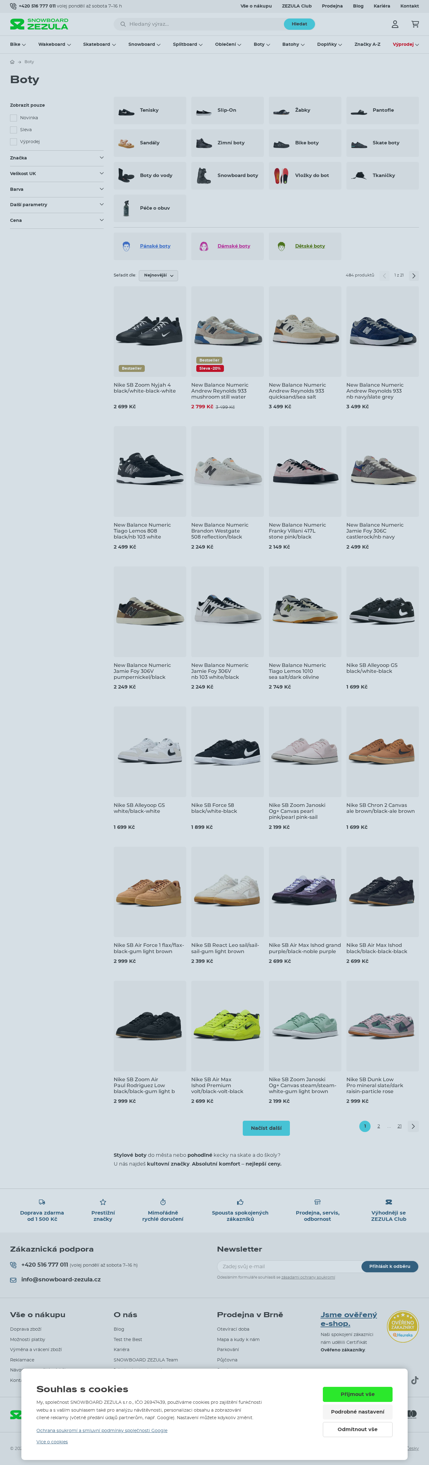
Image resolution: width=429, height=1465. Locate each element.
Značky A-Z (367, 44)
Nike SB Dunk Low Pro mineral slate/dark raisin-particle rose (374, 1085)
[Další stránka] (414, 276)
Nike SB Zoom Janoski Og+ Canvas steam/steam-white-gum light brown (302, 1085)
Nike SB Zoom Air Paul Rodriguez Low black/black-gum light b (144, 1085)
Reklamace (22, 1360)
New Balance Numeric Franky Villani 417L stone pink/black (297, 531)
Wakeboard (51, 44)
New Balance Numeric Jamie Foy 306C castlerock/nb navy (375, 531)
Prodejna (332, 6)
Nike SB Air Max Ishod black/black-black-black (376, 948)
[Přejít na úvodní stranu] (12, 61)
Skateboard (96, 44)
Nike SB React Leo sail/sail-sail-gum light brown (225, 948)
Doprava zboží (25, 1329)
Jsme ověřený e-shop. (349, 1319)
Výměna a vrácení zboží (36, 1350)
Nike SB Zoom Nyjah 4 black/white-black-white (145, 388)
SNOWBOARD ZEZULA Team (146, 1360)
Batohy (290, 44)
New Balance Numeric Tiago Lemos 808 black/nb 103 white (142, 531)
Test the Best (128, 1340)
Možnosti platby (27, 1340)
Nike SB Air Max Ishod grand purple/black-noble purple (305, 948)
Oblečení (225, 44)
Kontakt (409, 6)
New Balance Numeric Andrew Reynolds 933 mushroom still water (219, 391)
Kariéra (382, 6)
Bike (15, 44)
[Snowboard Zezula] (39, 24)
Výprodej (403, 44)
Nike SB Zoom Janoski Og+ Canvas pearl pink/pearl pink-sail (297, 811)
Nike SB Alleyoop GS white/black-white (139, 808)
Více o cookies (52, 1442)
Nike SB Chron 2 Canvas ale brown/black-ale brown (380, 808)
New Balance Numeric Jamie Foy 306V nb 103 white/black (219, 671)
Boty (259, 44)
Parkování (228, 1350)
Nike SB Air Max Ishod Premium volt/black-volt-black (217, 1085)
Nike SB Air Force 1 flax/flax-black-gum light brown (149, 948)
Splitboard (185, 44)
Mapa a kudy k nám (238, 1340)
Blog (358, 6)
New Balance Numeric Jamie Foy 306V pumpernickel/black (142, 671)
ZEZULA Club (297, 6)
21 (400, 1126)
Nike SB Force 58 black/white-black (214, 808)
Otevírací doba (233, 1329)
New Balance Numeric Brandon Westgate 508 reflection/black (219, 531)
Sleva (26, 130)
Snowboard (141, 44)
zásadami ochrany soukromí (308, 1277)
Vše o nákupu (256, 6)
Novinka (29, 118)
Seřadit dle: (125, 275)
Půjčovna (227, 1360)
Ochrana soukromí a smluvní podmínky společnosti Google (101, 1431)
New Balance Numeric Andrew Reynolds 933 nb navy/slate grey (375, 391)
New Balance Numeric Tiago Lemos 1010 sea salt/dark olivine (297, 671)
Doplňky (327, 44)
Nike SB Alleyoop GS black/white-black (372, 668)
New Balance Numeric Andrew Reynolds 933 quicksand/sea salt (297, 391)
